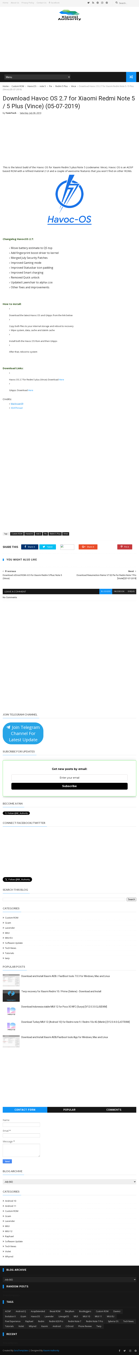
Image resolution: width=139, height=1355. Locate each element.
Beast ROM (55, 1311)
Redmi (41, 1321)
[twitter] (88, 2)
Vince (73, 86)
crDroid (69, 1326)
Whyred (9, 1256)
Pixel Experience (13, 1321)
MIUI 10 (86, 1316)
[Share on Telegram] (67, 546)
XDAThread (17, 407)
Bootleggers (85, 1311)
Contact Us (41, 2)
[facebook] (119, 1350)
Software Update (14, 942)
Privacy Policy (28, 2)
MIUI (7, 932)
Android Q (21, 1311)
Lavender (10, 927)
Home (5, 2)
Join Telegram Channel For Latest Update (24, 733)
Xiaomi (44, 1326)
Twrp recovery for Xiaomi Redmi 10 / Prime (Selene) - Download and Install (61, 991)
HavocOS (31, 86)
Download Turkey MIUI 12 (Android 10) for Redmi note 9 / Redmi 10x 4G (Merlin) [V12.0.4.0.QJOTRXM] (75, 1022)
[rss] (93, 2)
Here (61, 379)
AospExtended (38, 1311)
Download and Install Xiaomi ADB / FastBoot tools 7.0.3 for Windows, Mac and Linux (65, 976)
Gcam (8, 922)
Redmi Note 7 (74, 1321)
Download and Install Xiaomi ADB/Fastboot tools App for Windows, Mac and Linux (64, 1037)
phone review (85, 1326)
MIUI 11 (98, 1316)
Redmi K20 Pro (56, 1321)
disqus (131, 591)
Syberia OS (113, 1321)
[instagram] (102, 2)
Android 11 (10, 1205)
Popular (69, 1109)
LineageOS (64, 1316)
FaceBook (55, 2)
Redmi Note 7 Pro (94, 1321)
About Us (15, 2)
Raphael (9, 1236)
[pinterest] (98, 2)
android (57, 1326)
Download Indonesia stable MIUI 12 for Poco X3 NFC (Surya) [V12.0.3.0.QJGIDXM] (64, 1006)
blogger (106, 591)
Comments (114, 1109)
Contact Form (25, 1109)
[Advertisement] (69, 45)
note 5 (43, 86)
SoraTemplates (21, 1350)
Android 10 (10, 1200)
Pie (50, 86)
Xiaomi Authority (51, 1350)
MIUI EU (9, 937)
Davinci (116, 1311)
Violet (8, 1251)
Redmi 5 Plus (61, 86)
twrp (7, 958)
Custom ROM (18, 86)
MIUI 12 (8, 1231)
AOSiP (8, 1311)
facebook (119, 591)
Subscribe (69, 786)
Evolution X (10, 1316)
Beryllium (69, 1311)
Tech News (10, 948)
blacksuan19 (17, 404)
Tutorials (9, 953)
